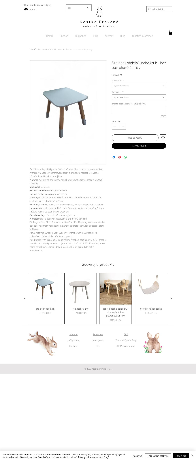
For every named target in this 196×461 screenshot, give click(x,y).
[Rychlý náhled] (45, 289)
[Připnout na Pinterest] (119, 157)
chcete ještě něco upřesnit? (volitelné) (129, 103)
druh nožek (117, 80)
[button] (170, 32)
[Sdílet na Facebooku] (114, 157)
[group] (98, 298)
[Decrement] (114, 126)
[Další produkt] (171, 298)
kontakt (73, 345)
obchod (74, 334)
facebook (98, 334)
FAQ (126, 334)
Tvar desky (117, 92)
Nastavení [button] (138, 455)
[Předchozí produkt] (25, 298)
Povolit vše (181, 455)
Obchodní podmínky (125, 340)
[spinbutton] (119, 126)
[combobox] (139, 85)
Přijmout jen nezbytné (158, 455)
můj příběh (73, 340)
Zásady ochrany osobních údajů (93, 457)
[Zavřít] (192, 456)
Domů (33, 49)
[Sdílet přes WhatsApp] (125, 157)
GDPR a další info (126, 345)
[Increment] (123, 126)
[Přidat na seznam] (163, 137)
